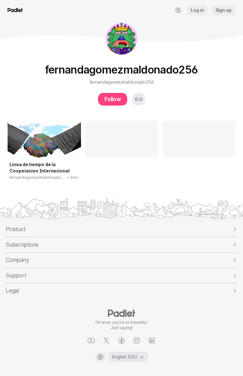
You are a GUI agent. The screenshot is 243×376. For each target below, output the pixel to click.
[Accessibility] (100, 357)
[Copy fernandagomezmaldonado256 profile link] (138, 99)
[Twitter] (106, 340)
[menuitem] (178, 10)
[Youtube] (91, 340)
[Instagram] (136, 340)
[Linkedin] (152, 340)
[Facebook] (121, 340)
